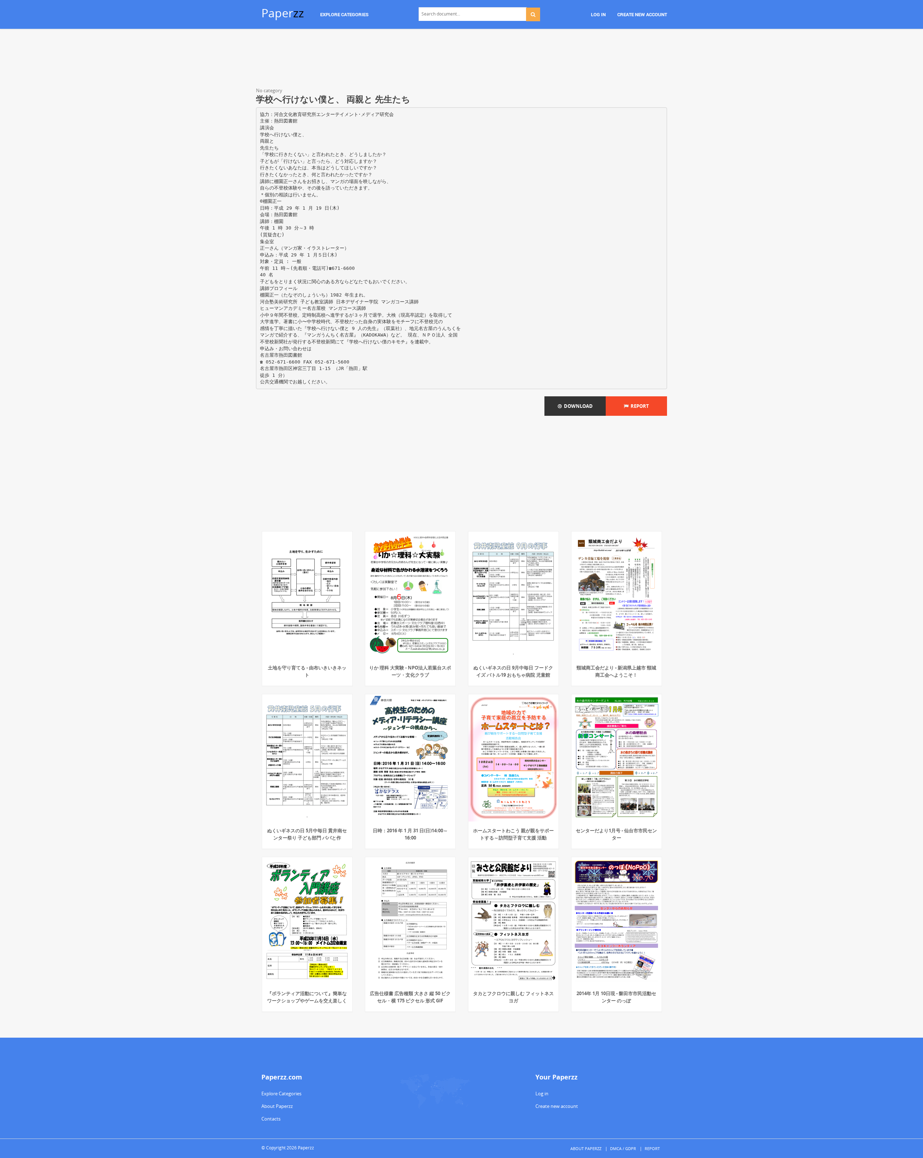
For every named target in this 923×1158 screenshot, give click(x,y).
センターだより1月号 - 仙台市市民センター (616, 834)
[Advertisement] (461, 59)
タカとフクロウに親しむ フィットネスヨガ (513, 997)
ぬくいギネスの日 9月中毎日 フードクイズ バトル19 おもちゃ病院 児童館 (513, 671)
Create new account (556, 1106)
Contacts (271, 1118)
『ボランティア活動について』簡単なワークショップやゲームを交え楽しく (307, 997)
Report (638, 406)
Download (577, 406)
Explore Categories (281, 1093)
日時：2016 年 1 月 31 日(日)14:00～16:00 (410, 834)
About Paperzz (277, 1106)
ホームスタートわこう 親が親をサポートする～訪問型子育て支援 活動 (513, 834)
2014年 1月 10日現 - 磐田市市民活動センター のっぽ (616, 997)
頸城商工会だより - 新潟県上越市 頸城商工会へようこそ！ (616, 671)
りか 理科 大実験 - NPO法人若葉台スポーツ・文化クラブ (410, 671)
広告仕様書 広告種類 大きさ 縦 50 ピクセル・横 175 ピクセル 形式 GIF (410, 997)
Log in (541, 1093)
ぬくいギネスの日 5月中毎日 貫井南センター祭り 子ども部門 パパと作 (307, 834)
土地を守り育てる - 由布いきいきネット (307, 671)
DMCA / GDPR (623, 1148)
